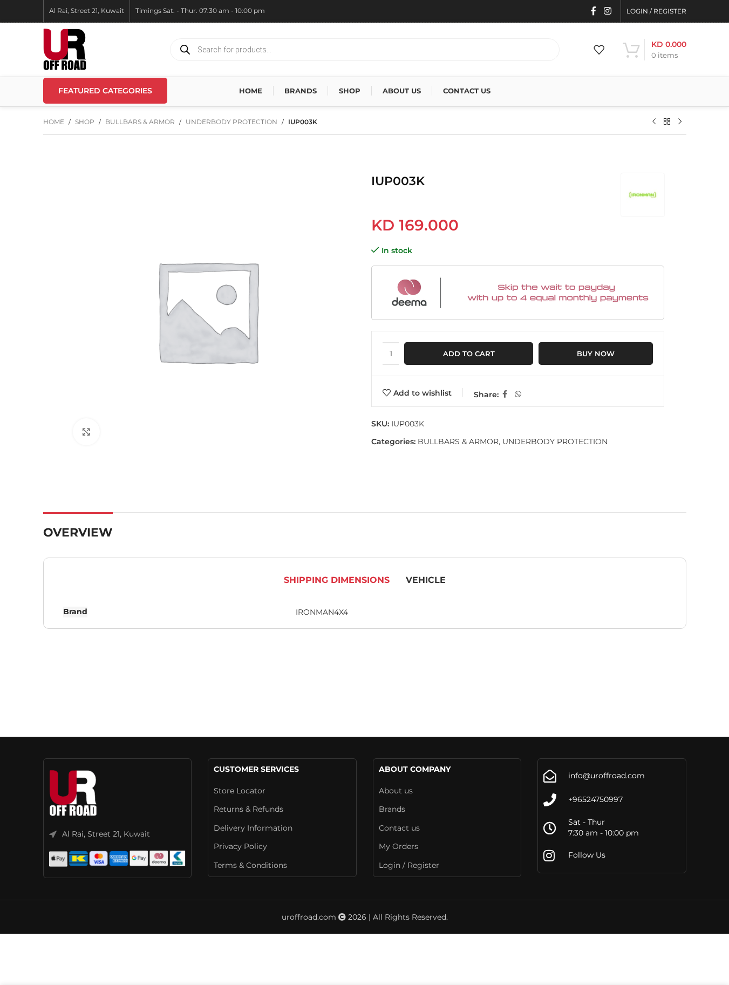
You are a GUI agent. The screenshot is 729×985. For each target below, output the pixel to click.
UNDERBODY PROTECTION (231, 122)
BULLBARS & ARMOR (140, 122)
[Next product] (679, 122)
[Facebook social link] (593, 11)
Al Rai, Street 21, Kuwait (106, 834)
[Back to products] (666, 122)
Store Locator (239, 791)
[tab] (337, 580)
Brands (392, 809)
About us (396, 791)
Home (53, 122)
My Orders (398, 846)
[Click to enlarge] (86, 431)
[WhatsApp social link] (518, 394)
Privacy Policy (240, 846)
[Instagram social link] (607, 11)
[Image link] (73, 793)
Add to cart (469, 353)
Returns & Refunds (248, 809)
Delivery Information (253, 828)
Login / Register (409, 865)
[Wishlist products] (599, 49)
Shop (84, 122)
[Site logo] (64, 49)
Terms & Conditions (250, 865)
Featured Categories (105, 91)
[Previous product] (654, 122)
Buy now (596, 353)
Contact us (399, 828)
